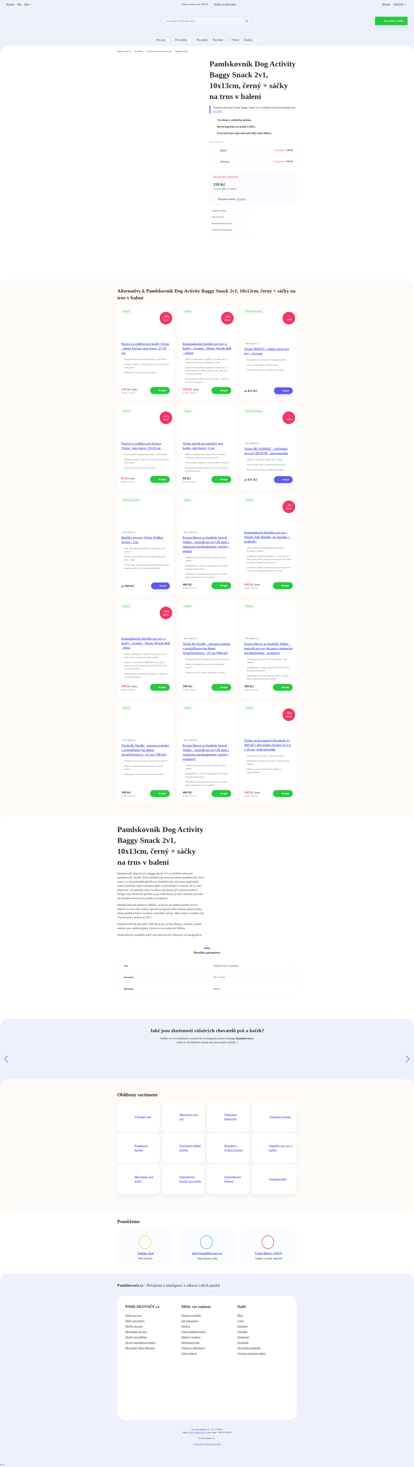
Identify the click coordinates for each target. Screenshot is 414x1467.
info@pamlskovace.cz (207, 1253)
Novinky (218, 39)
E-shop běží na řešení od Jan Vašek (207, 1444)
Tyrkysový (225, 161)
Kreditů (241, 199)
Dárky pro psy (133, 1315)
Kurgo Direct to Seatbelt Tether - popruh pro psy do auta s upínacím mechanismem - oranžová (268, 648)
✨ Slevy (233, 39)
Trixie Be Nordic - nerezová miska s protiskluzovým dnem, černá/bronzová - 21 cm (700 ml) (145, 750)
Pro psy (161, 39)
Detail (285, 390)
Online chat (145, 1253)
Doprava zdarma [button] (219, 210)
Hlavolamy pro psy (136, 1331)
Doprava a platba (191, 1315)
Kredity (225, 4)
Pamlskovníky (181, 51)
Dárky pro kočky (135, 1320)
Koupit (162, 390)
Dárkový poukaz (191, 1337)
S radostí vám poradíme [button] (222, 230)
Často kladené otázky (193, 1331)
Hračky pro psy (134, 1326)
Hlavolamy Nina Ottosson (140, 1348)
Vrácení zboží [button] (218, 217)
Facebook (243, 1342)
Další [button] (26, 4)
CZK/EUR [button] (398, 4)
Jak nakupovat (189, 1320)
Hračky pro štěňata (136, 1337)
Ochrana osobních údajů (251, 1353)
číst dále (217, 111)
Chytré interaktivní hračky (140, 1342)
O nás (240, 1320)
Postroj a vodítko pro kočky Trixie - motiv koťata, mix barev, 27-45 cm (145, 348)
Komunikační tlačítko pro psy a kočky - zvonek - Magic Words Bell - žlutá (145, 643)
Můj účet (386, 4)
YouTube (242, 1331)
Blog (19, 4)
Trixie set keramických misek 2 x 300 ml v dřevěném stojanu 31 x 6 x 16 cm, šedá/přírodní (267, 745)
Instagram (243, 1337)
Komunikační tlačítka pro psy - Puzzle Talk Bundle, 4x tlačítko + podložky (267, 537)
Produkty (139, 51)
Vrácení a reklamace (193, 1348)
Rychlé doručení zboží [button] (222, 223)
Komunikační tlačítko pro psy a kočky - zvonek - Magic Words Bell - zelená (207, 348)
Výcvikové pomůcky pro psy (159, 51)
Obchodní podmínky (249, 1348)
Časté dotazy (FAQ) (268, 1253)
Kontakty (10, 4)
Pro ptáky (202, 39)
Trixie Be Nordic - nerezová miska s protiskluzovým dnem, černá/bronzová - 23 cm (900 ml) (206, 648)
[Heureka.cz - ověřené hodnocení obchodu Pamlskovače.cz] (277, 214)
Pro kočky (181, 39)
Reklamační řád (190, 1342)
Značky (248, 39)
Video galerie (189, 1353)
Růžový (223, 150)
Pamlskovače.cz (124, 51)
